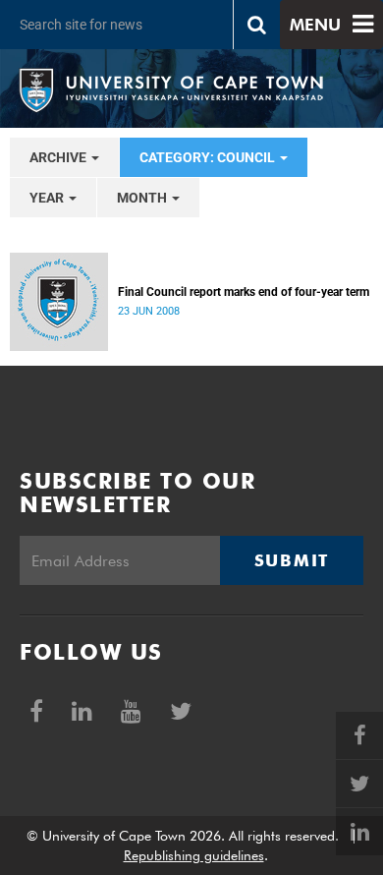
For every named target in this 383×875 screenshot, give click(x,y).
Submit (291, 560)
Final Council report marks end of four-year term (243, 292)
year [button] (48, 197)
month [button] (143, 197)
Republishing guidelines (194, 855)
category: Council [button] (208, 157)
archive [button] (59, 157)
